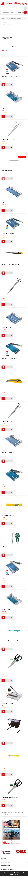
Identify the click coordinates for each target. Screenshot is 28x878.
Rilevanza (14, 54)
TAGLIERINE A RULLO (7, 30)
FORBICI (18, 23)
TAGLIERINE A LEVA (18, 30)
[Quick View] (11, 84)
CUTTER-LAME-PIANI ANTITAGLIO (7, 38)
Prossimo (23, 815)
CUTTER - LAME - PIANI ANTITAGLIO (7, 23)
